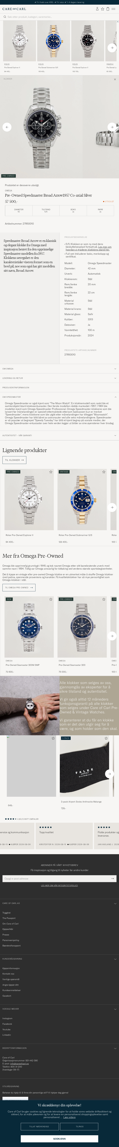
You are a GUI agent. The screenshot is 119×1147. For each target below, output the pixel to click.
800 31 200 (16, 1066)
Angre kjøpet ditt (10, 984)
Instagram (7, 1018)
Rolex (7, 64)
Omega (8, 190)
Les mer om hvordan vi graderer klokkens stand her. (89, 248)
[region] (59, 836)
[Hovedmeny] (113, 8)
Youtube (6, 1029)
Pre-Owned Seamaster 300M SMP (23, 665)
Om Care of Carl (10, 923)
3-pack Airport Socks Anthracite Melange (81, 801)
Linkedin (6, 1034)
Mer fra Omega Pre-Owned (32, 556)
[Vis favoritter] (102, 9)
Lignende (24, 450)
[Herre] (31, 766)
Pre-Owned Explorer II (12, 68)
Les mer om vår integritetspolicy (59, 885)
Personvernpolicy (10, 940)
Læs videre (69, 1117)
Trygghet (6, 912)
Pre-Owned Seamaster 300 (72, 665)
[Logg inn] (97, 9)
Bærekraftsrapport (11, 945)
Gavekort (6, 995)
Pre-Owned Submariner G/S (48, 68)
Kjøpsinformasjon (11, 968)
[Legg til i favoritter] (50, 472)
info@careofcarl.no (19, 1063)
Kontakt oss (8, 973)
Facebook (7, 1024)
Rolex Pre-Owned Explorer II (19, 535)
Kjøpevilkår (7, 929)
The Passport (8, 918)
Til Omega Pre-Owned (17, 588)
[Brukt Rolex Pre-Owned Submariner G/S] (53, 41)
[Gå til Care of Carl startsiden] (14, 9)
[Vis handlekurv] (107, 9)
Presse (5, 934)
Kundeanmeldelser (11, 990)
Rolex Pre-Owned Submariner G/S (75, 535)
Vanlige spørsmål (11, 979)
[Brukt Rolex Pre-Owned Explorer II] (19, 41)
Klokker (8, 79)
